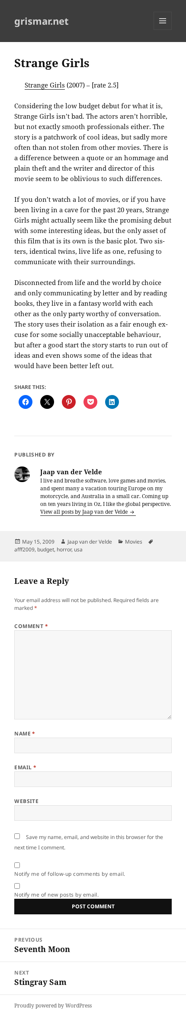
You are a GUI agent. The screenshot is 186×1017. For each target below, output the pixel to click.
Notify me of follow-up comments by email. (69, 874)
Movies (133, 541)
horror (64, 549)
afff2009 (24, 549)
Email (25, 767)
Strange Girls (45, 85)
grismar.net (41, 20)
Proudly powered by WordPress (53, 1005)
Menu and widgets (163, 29)
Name (24, 733)
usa (78, 549)
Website (26, 801)
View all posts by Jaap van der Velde (84, 511)
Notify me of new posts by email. (56, 894)
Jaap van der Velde (89, 541)
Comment (31, 626)
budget (45, 549)
